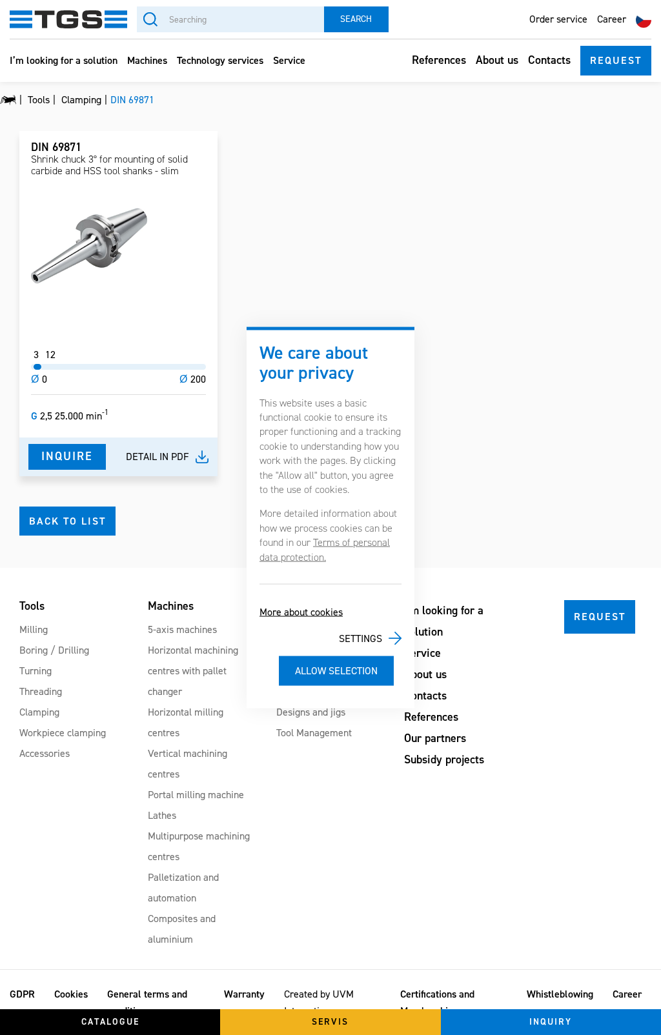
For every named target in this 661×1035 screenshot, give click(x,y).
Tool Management (314, 732)
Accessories (44, 753)
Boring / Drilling (54, 650)
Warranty (244, 994)
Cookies (71, 994)
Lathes (162, 815)
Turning (35, 671)
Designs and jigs (310, 712)
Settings (360, 638)
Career (611, 19)
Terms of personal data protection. (324, 549)
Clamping (39, 712)
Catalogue (110, 1022)
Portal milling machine (196, 794)
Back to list (67, 521)
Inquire (67, 456)
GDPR (22, 994)
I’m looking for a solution (63, 60)
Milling (33, 629)
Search (356, 19)
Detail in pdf (157, 456)
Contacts (549, 60)
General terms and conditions (147, 1002)
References (439, 60)
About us (497, 60)
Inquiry (550, 1022)
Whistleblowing (560, 994)
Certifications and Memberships (437, 1002)
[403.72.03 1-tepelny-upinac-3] (89, 246)
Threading (40, 691)
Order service (558, 19)
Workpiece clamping (62, 732)
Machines (147, 60)
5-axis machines (182, 629)
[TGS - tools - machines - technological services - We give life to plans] (8, 100)
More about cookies (301, 612)
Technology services (220, 60)
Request (616, 60)
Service (289, 60)
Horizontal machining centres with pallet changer (193, 670)
